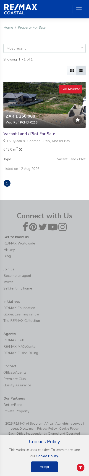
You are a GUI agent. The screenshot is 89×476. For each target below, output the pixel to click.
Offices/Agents (14, 372)
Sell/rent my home (17, 288)
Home (8, 27)
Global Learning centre (21, 314)
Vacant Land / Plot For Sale (29, 133)
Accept (44, 467)
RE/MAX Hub (13, 340)
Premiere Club (14, 379)
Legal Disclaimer (23, 428)
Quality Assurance (17, 385)
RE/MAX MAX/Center (20, 346)
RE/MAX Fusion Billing (20, 353)
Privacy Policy (47, 428)
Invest (8, 282)
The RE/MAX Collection (21, 320)
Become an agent (17, 275)
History (9, 249)
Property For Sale (32, 27)
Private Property (16, 411)
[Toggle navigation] (79, 9)
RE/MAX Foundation (19, 308)
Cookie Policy (69, 428)
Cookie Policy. (47, 456)
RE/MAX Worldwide (19, 243)
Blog (7, 256)
